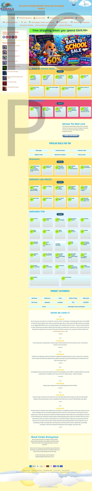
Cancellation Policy (47, 470)
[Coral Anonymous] (13, 37)
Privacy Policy (57, 470)
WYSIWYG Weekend (25, 18)
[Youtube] (16, 37)
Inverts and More (12, 23)
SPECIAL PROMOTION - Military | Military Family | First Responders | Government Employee (37, 472)
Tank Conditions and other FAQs (46, 25)
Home (13, 18)
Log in (71, 0)
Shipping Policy (26, 470)
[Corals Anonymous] (7, 7)
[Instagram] (10, 37)
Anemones (77, 22)
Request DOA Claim (65, 25)
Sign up (75, 0)
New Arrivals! (40, 18)
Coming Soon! (68, 18)
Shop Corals (64, 23)
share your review (70, 135)
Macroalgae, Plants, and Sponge (42, 22)
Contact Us (73, 472)
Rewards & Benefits (26, 25)
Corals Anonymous (48, 486)
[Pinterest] (7, 37)
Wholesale (86, 22)
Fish (25, 22)
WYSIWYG (80, 18)
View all (60, 71)
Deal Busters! (54, 18)
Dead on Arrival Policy (36, 470)
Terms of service (66, 470)
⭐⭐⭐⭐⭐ (60, 319)
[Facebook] (4, 37)
